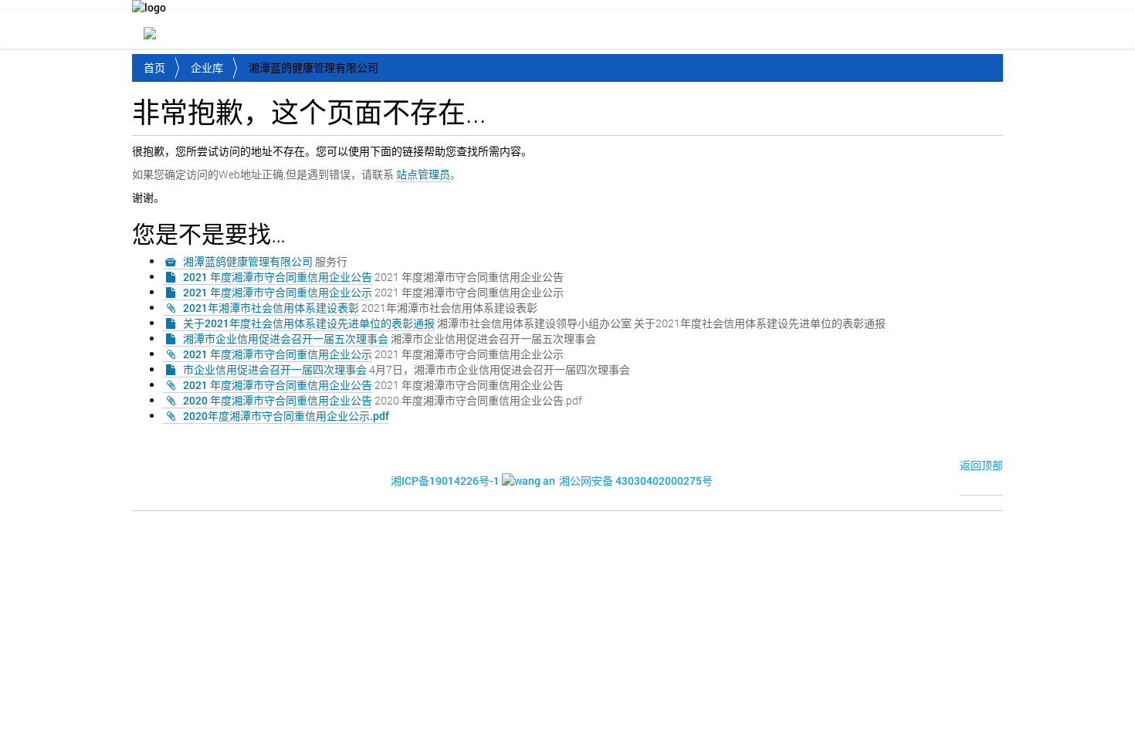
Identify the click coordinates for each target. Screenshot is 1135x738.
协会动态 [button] (379, 30)
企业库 (207, 67)
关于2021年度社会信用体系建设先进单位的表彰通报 (309, 323)
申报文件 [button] (811, 30)
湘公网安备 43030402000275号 (636, 480)
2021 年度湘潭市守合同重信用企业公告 (277, 276)
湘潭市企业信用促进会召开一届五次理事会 (285, 338)
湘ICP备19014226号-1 (445, 480)
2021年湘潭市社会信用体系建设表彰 (271, 307)
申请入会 (972, 30)
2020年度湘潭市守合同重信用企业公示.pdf (286, 415)
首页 (228, 30)
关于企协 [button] (292, 30)
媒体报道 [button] (725, 30)
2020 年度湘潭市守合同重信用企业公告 (277, 400)
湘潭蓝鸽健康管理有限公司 (248, 261)
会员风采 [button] (638, 30)
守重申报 (896, 30)
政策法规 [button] (552, 30)
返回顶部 (981, 465)
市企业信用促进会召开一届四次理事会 (275, 369)
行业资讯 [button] (465, 30)
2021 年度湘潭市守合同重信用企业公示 (277, 292)
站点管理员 (423, 174)
